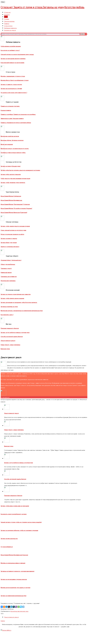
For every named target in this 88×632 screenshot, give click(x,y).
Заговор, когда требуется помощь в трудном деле (15, 332)
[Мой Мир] (7, 607)
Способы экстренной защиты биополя (12, 336)
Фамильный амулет (6, 272)
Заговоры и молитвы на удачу (9, 306)
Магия (6, 17)
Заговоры (7, 14)
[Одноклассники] (4, 607)
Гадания (6, 19)
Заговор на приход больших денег (11, 166)
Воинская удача (5, 349)
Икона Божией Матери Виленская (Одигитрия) (14, 212)
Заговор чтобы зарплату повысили (11, 174)
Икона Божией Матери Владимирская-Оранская (14, 555)
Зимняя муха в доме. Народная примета (12, 118)
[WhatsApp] (19, 607)
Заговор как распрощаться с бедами (11, 88)
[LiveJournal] (14, 607)
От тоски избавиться (7, 547)
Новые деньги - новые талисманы (10, 344)
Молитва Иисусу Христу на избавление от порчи (14, 80)
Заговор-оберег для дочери (9, 242)
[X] (9, 607)
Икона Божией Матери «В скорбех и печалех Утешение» (16, 208)
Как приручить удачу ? (7, 314)
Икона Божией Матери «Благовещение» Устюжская (15, 204)
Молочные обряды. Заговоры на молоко (12, 140)
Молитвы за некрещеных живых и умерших (13, 563)
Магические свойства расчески (10, 136)
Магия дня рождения (7, 144)
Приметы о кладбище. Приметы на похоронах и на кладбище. (18, 114)
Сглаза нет (7, 12)
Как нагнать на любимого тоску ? (10, 50)
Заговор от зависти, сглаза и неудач (11, 84)
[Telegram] (23, 607)
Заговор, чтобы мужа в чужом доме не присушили (15, 506)
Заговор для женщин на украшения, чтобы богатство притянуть (19, 302)
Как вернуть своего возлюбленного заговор (14, 514)
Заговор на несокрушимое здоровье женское (14, 579)
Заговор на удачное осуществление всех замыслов (16, 294)
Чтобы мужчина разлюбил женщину (11, 46)
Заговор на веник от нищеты (9, 238)
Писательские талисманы (8, 280)
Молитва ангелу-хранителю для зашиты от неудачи (15, 587)
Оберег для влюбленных (8, 264)
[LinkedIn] (11, 607)
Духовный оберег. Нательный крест (11, 260)
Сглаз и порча (8, 26)
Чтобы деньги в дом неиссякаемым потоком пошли (15, 178)
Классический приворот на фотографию (12, 62)
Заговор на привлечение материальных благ (13, 595)
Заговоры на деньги (10, 30)
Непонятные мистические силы (19, 611)
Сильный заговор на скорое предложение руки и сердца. (17, 54)
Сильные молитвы (9, 21)
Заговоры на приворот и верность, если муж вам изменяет (17, 571)
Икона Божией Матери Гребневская (11, 196)
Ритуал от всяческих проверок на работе (12, 234)
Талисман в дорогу (6, 268)
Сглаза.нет (42, 7)
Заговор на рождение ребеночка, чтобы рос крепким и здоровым (19, 530)
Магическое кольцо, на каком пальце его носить (15, 148)
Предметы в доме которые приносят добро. (13, 152)
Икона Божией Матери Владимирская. (11, 200)
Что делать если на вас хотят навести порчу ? (14, 92)
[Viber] (16, 607)
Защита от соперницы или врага (10, 246)
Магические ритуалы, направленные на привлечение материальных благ (22, 310)
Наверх (3, 621)
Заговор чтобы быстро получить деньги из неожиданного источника (20, 170)
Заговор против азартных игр (9, 538)
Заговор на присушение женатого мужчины (13, 58)
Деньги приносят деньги (8, 340)
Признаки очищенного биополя (10, 328)
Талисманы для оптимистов (9, 276)
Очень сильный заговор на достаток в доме (13, 230)
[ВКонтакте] (2, 607)
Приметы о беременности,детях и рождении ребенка (16, 122)
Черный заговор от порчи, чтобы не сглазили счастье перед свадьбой (21, 522)
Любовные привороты (10, 28)
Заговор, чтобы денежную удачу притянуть (13, 182)
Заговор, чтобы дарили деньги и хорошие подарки (15, 226)
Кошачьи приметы (6, 110)
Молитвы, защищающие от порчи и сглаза (13, 76)
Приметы (6, 23)
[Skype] (21, 607)
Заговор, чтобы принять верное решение (12, 298)
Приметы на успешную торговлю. (10, 106)
